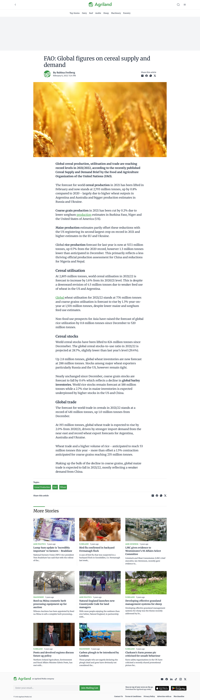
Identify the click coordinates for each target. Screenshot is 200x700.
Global (60, 297)
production (84, 214)
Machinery (116, 13)
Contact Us (118, 696)
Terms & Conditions (133, 696)
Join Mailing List (89, 688)
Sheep (106, 13)
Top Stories (75, 13)
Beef (91, 13)
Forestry (126, 13)
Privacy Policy (149, 696)
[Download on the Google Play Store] (179, 688)
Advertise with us (164, 696)
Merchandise (179, 696)
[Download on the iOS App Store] (162, 688)
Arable (98, 13)
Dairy (84, 13)
